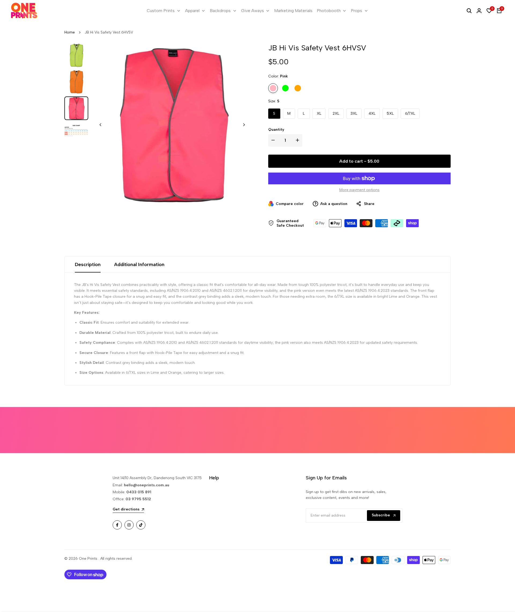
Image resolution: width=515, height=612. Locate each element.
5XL (390, 113)
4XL (372, 113)
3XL (354, 113)
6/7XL (410, 113)
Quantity (276, 129)
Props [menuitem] (356, 10)
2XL (336, 113)
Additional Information (139, 264)
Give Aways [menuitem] (252, 10)
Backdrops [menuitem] (220, 10)
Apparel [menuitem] (192, 10)
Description (88, 264)
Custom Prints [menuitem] (161, 10)
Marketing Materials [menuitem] (293, 10)
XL (319, 113)
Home (69, 32)
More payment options (359, 190)
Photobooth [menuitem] (329, 10)
